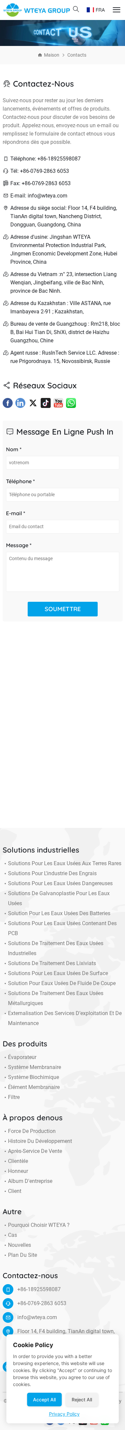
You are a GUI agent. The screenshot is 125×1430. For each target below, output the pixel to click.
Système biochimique (33, 1077)
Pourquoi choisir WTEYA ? (39, 1225)
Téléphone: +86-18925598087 (45, 159)
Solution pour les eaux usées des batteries (59, 913)
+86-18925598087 (39, 1289)
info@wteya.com (37, 1317)
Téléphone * (20, 481)
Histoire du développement (40, 1141)
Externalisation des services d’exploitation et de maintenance (65, 1018)
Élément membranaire (34, 1087)
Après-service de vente (35, 1151)
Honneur (18, 1171)
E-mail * (15, 513)
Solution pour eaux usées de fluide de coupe (62, 983)
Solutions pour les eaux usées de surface (58, 973)
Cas (12, 1235)
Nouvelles (19, 1245)
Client (14, 1191)
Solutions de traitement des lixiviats (52, 963)
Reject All (82, 1399)
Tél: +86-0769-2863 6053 (39, 171)
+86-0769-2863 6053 (41, 1303)
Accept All (44, 1399)
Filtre (14, 1097)
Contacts (76, 55)
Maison (51, 55)
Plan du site (22, 1255)
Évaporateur (22, 1057)
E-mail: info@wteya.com (38, 195)
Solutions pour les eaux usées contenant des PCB (62, 928)
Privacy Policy (64, 1414)
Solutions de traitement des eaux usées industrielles (55, 948)
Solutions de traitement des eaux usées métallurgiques (55, 998)
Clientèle (18, 1161)
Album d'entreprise (30, 1181)
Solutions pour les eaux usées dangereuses (60, 883)
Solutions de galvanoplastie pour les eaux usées (59, 898)
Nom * (14, 449)
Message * (19, 545)
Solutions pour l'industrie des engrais (52, 873)
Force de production (32, 1131)
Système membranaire (34, 1067)
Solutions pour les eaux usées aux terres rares (64, 863)
